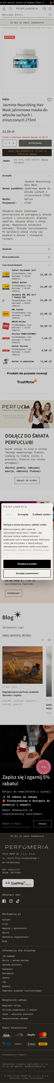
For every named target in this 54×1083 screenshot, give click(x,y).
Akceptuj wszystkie (27, 564)
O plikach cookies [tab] (42, 514)
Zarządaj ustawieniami (27, 573)
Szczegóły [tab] (23, 514)
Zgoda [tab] (8, 514)
